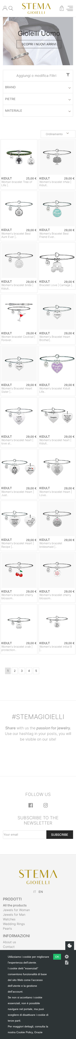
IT (34, 892)
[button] (58, 134)
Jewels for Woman (16, 910)
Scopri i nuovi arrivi (39, 44)
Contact (9, 947)
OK (57, 956)
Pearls (7, 928)
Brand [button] (10, 87)
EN (41, 892)
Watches (9, 919)
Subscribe (59, 835)
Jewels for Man (14, 914)
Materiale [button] (13, 110)
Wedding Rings (14, 924)
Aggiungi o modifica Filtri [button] (36, 76)
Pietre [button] (10, 99)
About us (9, 942)
